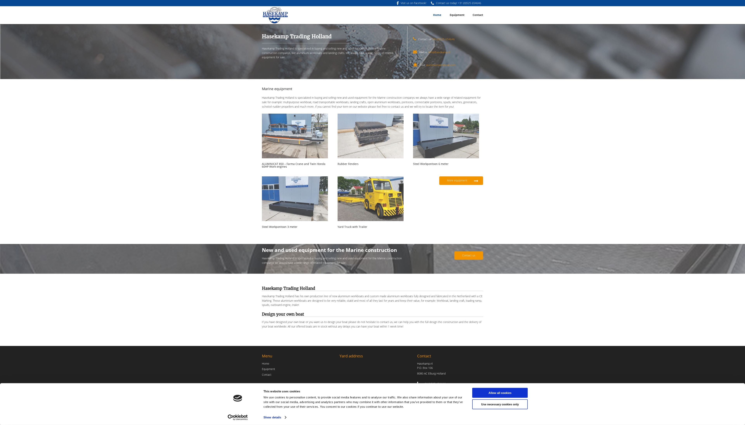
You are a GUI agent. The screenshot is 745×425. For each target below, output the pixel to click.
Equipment (268, 369)
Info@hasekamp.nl (439, 52)
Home (265, 363)
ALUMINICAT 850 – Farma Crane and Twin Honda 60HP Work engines (293, 165)
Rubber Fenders (348, 164)
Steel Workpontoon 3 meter (279, 227)
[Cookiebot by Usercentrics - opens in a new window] (238, 417)
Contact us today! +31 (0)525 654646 (458, 3)
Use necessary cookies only (500, 404)
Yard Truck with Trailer (352, 227)
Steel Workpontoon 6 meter (431, 164)
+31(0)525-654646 (443, 39)
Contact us (468, 255)
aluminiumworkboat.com (441, 65)
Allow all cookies (500, 393)
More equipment (457, 180)
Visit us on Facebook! (413, 3)
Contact (266, 374)
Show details (272, 417)
